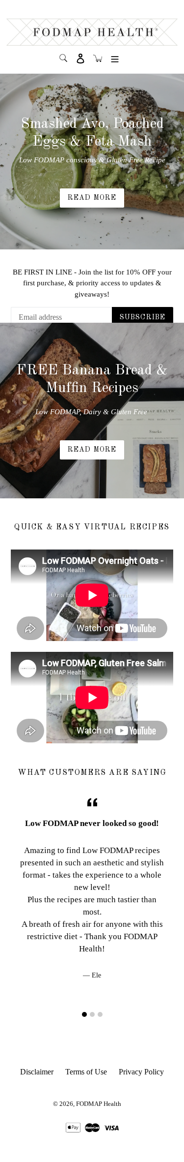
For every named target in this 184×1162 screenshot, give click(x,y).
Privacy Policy (141, 1072)
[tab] (84, 1014)
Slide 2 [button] (92, 1014)
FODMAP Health (98, 1103)
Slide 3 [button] (100, 1014)
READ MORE (92, 197)
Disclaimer (36, 1072)
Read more (92, 449)
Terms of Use (86, 1072)
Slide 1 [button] (84, 1014)
